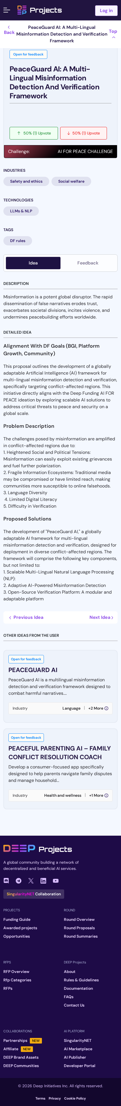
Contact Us (74, 1005)
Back (9, 32)
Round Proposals (79, 927)
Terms (40, 1098)
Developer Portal (79, 1065)
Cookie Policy (75, 1098)
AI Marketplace (78, 1048)
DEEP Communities (21, 1065)
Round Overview (79, 919)
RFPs (7, 988)
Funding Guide (16, 919)
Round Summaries (81, 936)
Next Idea (100, 617)
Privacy (55, 1098)
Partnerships (21, 1040)
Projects (46, 10)
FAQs (68, 996)
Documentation (78, 988)
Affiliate (17, 1048)
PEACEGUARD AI (32, 670)
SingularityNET (77, 1040)
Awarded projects (20, 927)
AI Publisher (75, 1057)
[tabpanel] (60, 539)
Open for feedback (28, 54)
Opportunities (16, 936)
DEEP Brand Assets (21, 1057)
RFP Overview (16, 971)
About (69, 971)
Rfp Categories (17, 979)
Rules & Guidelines (81, 979)
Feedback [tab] (87, 263)
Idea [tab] (33, 263)
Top (113, 31)
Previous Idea (27, 617)
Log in (106, 10)
